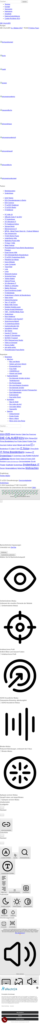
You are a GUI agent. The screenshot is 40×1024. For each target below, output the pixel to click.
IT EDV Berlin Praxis (12, 236)
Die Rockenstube (15, 383)
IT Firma (24, 448)
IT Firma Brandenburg (12, 452)
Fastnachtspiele (12, 376)
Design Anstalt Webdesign (14, 309)
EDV (21, 438)
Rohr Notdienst (10, 316)
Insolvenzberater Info (12, 326)
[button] (1, 501)
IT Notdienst (9, 210)
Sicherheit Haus (10, 276)
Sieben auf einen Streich (17, 364)
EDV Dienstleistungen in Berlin (15, 200)
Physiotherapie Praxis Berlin (14, 350)
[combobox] (20, 494)
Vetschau (21, 468)
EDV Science (9, 203)
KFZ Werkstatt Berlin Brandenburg (16, 255)
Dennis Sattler (9, 345)
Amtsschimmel (14, 414)
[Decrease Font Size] (2, 815)
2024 (2, 434)
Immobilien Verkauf (11, 328)
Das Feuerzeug (31, 434)
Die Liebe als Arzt (15, 404)
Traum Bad (8, 267)
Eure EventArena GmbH (13, 290)
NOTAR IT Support (11, 338)
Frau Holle (13, 369)
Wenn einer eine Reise (17, 421)
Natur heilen (9, 297)
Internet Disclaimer (11, 300)
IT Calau (12, 449)
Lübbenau (4, 458)
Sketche (10, 411)
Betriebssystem (10, 191)
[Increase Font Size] (2, 807)
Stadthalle (9, 465)
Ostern (18, 459)
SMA (34, 487)
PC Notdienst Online (12, 224)
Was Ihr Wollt (13, 402)
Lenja (7, 271)
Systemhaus (9, 193)
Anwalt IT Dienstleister (12, 335)
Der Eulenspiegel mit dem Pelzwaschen (23, 390)
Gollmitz (9, 445)
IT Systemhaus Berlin (12, 324)
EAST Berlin (9, 198)
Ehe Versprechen (11, 233)
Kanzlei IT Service (11, 333)
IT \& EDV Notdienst (12, 205)
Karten (29, 455)
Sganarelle (13, 409)
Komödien (10, 399)
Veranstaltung (11, 468)
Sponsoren (8, 9)
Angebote (8, 14)
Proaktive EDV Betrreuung (12, 461)
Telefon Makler (10, 278)
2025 (7, 434)
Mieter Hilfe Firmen (11, 305)
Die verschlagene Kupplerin (19, 385)
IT (31, 444)
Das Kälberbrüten (15, 392)
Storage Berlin (10, 226)
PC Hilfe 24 (9, 214)
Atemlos (18, 434)
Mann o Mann (14, 418)
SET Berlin (8, 331)
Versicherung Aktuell (12, 321)
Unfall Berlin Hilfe (11, 238)
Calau (24, 434)
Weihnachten (32, 468)
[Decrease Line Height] (2, 843)
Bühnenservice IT (11, 229)
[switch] (9, 606)
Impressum (8, 11)
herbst (15, 445)
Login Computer (10, 264)
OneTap (13, 547)
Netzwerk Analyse (11, 274)
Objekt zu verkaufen (11, 286)
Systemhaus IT (31, 464)
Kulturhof (35, 456)
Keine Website (10, 262)
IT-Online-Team (33, 28)
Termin (2, 468)
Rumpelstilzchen (15, 366)
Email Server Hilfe (11, 252)
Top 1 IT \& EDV (10, 302)
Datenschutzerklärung (12, 16)
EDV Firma (29, 438)
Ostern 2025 (31, 459)
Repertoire (8, 357)
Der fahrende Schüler (16, 388)
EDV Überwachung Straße (14, 340)
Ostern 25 (23, 459)
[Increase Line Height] (2, 835)
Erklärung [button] (3, 552)
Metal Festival (9, 245)
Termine (7, 4)
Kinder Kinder (14, 416)
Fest (15, 441)
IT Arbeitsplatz (9, 293)
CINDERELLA (14, 371)
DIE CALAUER (5, 23)
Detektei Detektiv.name (13, 307)
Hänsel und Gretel (15, 373)
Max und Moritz (14, 361)
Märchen (10, 359)
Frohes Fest (31, 441)
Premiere (3, 461)
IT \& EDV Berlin (10, 207)
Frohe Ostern (22, 441)
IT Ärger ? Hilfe (10, 243)
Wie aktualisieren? (20, 933)
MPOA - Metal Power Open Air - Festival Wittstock (22, 231)
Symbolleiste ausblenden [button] (8, 555)
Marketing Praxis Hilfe (12, 240)
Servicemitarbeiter (25, 461)
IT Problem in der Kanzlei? (14, 319)
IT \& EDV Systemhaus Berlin (15, 257)
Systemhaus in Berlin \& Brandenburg (18, 295)
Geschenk (3, 445)
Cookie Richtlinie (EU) (12, 18)
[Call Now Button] (4, 1020)
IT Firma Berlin (34, 449)
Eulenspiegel (13, 395)
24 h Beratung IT (10, 222)
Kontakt (7, 7)
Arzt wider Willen (15, 407)
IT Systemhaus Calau (19, 456)
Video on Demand (11, 342)
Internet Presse (10, 281)
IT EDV (17, 449)
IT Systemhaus (10, 219)
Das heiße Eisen (15, 397)
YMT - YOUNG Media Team (14, 312)
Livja (6, 269)
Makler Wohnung (10, 288)
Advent (13, 434)
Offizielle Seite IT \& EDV (13, 217)
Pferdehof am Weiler (12, 259)
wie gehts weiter (10, 347)
